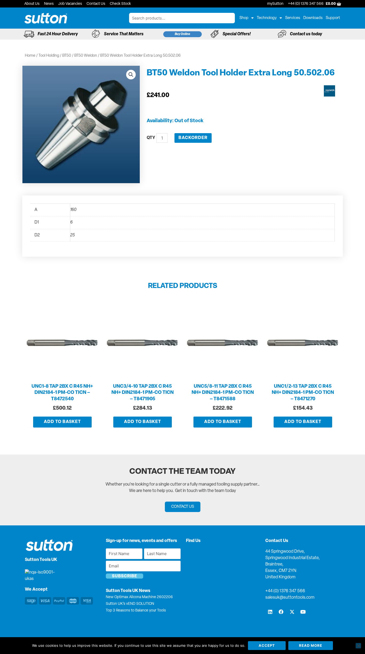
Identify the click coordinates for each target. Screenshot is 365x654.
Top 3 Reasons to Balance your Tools (136, 611)
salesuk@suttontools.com (289, 597)
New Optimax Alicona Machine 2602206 (139, 597)
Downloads (313, 18)
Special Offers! (237, 34)
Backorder (193, 138)
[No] (358, 645)
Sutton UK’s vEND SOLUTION (130, 604)
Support (333, 18)
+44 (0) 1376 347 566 (285, 591)
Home (30, 56)
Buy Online (182, 34)
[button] (131, 74)
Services (292, 18)
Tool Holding (48, 56)
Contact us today (306, 34)
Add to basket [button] (62, 422)
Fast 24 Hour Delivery (58, 34)
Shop (243, 18)
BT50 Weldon (85, 56)
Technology (267, 18)
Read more (310, 645)
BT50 (66, 56)
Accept (267, 645)
